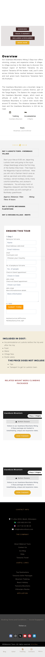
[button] (20, 152)
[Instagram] (15, 635)
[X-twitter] (20, 635)
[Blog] (4, 649)
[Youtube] (24, 635)
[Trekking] (22, 649)
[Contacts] (31, 649)
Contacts (31, 651)
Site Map (34, 644)
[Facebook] (10, 635)
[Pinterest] (29, 635)
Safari (13, 651)
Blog (4, 651)
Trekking (23, 651)
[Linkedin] (34, 635)
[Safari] (13, 649)
